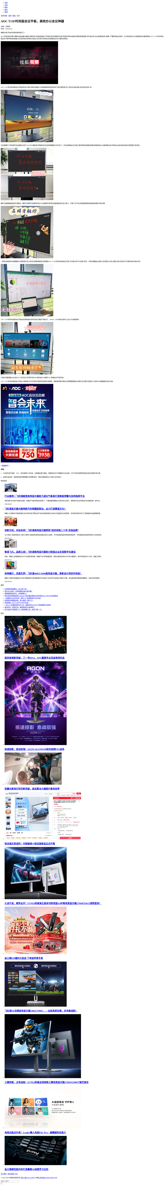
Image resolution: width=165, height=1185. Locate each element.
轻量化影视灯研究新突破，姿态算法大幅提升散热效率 (32, 788)
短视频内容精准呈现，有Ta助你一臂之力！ (19, 600)
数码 (6, 7)
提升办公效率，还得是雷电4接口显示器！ (19, 591)
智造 (6, 12)
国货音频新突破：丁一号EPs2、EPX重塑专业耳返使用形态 (35, 658)
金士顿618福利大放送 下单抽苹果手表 (24, 958)
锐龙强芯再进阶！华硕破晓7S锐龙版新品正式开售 (30, 843)
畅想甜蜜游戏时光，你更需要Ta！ (16, 593)
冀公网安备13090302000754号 (47, 1178)
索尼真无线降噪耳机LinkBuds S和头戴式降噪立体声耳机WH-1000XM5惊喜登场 (31, 596)
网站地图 (11, 1174)
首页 (6, 3)
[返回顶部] (1, 1183)
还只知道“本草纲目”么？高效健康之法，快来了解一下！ (24, 609)
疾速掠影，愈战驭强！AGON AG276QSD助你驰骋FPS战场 (34, 749)
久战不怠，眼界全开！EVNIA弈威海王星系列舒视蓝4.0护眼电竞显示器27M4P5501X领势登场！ (53, 903)
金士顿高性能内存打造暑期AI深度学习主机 (26, 1169)
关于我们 (4, 1174)
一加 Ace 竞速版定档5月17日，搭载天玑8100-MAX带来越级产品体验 (28, 605)
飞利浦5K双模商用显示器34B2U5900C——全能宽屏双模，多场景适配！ (41, 1011)
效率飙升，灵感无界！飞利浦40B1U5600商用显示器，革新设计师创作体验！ (43, 573)
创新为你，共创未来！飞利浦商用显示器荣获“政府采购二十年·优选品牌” (42, 530)
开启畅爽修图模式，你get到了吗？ (16, 589)
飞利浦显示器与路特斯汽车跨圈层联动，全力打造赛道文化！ (35, 509)
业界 (6, 5)
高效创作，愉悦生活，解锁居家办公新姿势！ (20, 607)
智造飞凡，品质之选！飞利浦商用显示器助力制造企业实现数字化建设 (40, 552)
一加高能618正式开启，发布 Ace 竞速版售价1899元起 (23, 598)
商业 (6, 9)
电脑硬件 (5, 465)
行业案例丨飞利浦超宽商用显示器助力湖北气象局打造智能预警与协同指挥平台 (45, 496)
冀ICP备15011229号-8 (28, 1178)
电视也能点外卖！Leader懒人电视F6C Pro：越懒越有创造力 (35, 1132)
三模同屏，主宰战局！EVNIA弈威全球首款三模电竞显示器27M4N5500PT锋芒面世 (47, 1082)
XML (16, 1174)
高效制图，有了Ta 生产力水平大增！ (17, 602)
